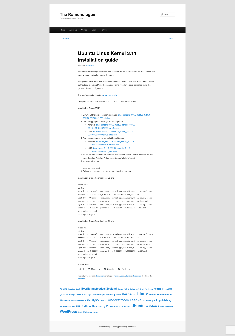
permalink (82, 278)
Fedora (157, 288)
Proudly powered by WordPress (124, 326)
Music (94, 29)
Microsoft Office (77, 300)
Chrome (120, 289)
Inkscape (87, 295)
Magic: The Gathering (160, 294)
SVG (121, 306)
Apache (63, 288)
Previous (64, 38)
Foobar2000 (167, 289)
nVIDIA (104, 300)
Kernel (116, 276)
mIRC (88, 300)
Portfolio (104, 29)
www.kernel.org (110, 94)
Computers (100, 276)
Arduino (71, 289)
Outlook (147, 300)
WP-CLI (95, 312)
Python (86, 306)
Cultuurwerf (134, 289)
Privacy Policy (104, 326)
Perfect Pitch (65, 306)
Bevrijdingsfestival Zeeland (99, 288)
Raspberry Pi (100, 306)
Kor (135, 295)
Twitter (127, 306)
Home (63, 29)
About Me (73, 29)
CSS (126, 288)
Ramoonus (137, 276)
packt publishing (161, 300)
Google (72, 294)
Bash (78, 289)
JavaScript (98, 294)
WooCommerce (166, 306)
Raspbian (113, 306)
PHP (78, 306)
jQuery (117, 294)
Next (172, 38)
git (61, 295)
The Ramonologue (77, 14)
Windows (152, 306)
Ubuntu (128, 276)
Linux (122, 276)
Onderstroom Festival (125, 299)
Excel (141, 289)
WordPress (68, 311)
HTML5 (79, 294)
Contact (84, 29)
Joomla (109, 294)
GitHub (65, 295)
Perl (73, 306)
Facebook (149, 289)
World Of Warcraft (85, 312)
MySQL (96, 300)
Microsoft (65, 300)
